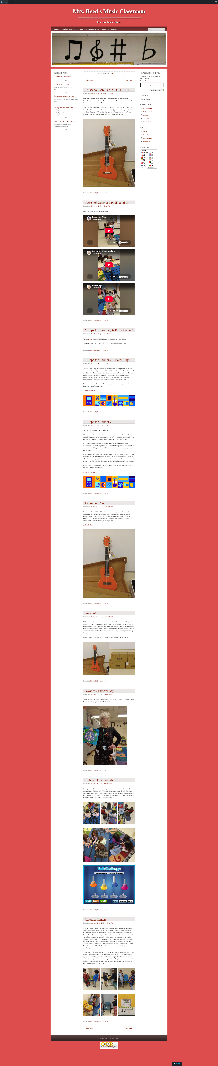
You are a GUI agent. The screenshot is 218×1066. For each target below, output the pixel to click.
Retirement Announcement (64, 96)
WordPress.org (147, 141)
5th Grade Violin (147, 112)
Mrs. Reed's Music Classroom (109, 11)
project (90, 339)
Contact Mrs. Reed (69, 29)
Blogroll (56, 29)
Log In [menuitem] (11, 2)
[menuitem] (4, 2)
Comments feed (147, 138)
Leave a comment (103, 193)
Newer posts (129, 80)
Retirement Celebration (62, 84)
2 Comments (101, 681)
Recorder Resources (109, 29)
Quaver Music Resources (89, 29)
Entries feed (146, 135)
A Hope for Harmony (89, 390)
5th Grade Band (147, 108)
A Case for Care (88, 525)
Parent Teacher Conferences (64, 121)
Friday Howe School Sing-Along (64, 108)
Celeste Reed (118, 74)
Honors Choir (147, 122)
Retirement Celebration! (63, 77)
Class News (146, 118)
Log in (145, 131)
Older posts (88, 80)
